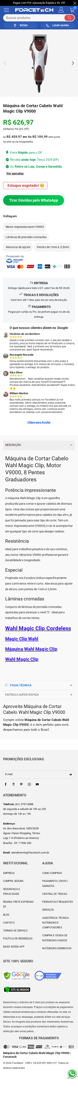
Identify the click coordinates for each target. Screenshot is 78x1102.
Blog (6, 914)
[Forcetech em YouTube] (37, 784)
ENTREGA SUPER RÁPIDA (22, 694)
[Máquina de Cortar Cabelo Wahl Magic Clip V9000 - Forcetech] (39, 63)
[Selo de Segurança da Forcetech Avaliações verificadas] (48, 975)
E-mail (9, 774)
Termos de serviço (15, 930)
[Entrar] (61, 10)
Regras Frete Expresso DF (18, 904)
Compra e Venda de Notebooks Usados (55, 938)
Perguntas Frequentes (57, 901)
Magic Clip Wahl (21, 638)
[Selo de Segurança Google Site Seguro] (16, 975)
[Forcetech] (37, 10)
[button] (5, 63)
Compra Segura (13, 881)
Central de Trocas (54, 893)
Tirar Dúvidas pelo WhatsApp (33, 200)
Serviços (48, 909)
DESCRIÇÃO (13, 445)
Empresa (9, 873)
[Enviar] (69, 17)
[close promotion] (75, 3)
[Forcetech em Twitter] (13, 784)
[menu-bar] (9, 10)
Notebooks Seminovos (57, 948)
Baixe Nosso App (14, 946)
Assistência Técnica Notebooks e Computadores (55, 922)
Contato (9, 922)
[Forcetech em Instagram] (29, 784)
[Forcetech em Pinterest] (21, 784)
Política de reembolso (17, 938)
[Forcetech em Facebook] (5, 784)
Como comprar (52, 873)
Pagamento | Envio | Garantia (55, 883)
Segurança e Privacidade (11, 891)
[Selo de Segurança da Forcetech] (17, 989)
